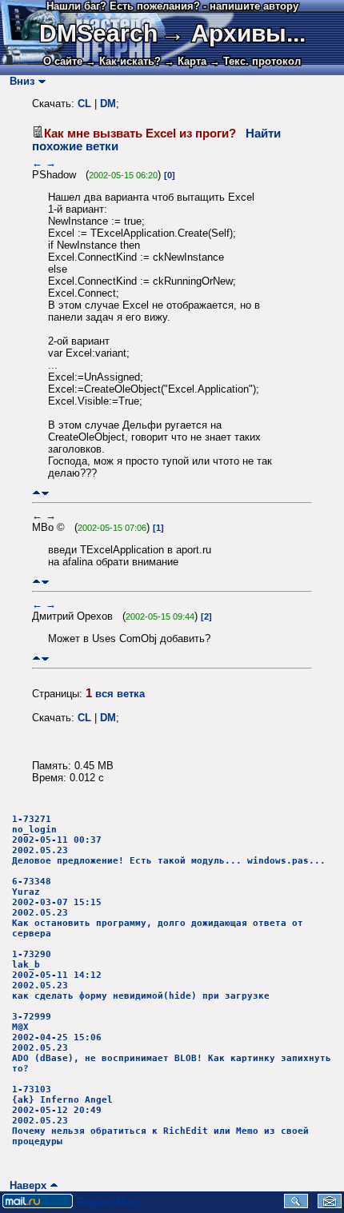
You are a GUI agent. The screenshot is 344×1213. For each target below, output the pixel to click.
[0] (169, 175)
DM (108, 104)
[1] (158, 528)
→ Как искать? (123, 61)
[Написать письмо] (330, 1205)
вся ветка (120, 694)
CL (84, 104)
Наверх (25, 1185)
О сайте (62, 61)
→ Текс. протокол (255, 61)
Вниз (19, 81)
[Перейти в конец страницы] (45, 493)
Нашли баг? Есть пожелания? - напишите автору (172, 6)
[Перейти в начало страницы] (36, 493)
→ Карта (185, 61)
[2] (206, 616)
